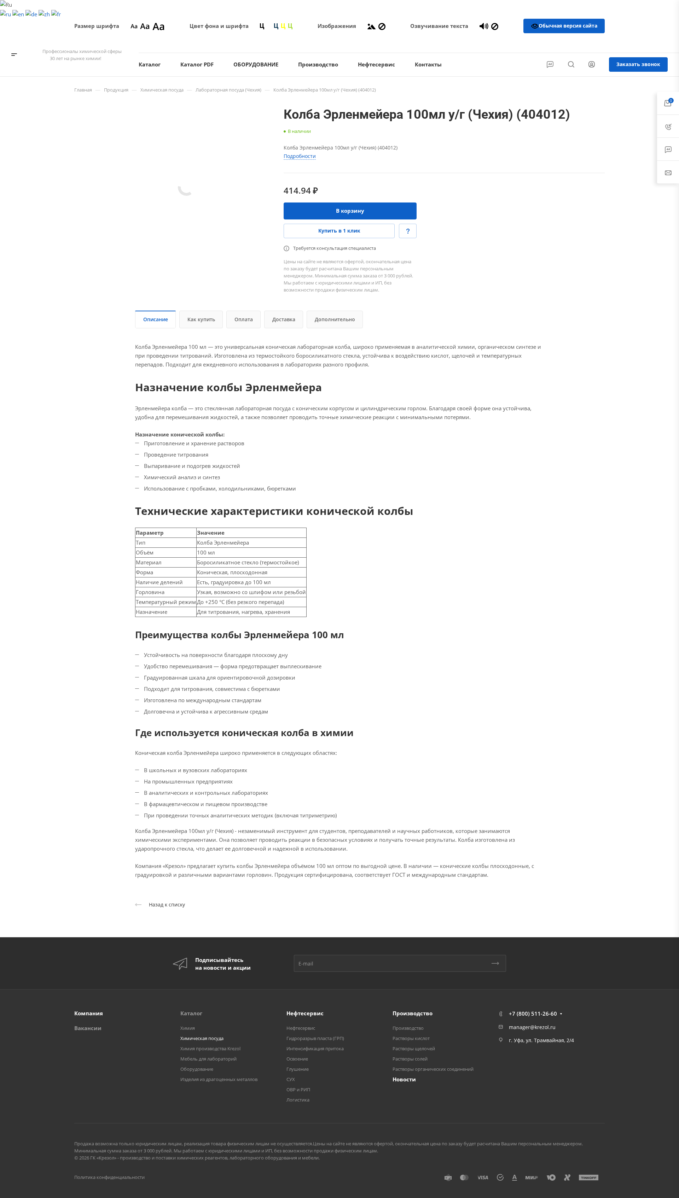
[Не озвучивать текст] (494, 25)
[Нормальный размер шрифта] (145, 25)
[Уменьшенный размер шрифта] (133, 25)
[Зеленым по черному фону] (290, 25)
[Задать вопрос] (408, 231)
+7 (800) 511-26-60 (638, 42)
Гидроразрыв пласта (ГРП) (315, 1038)
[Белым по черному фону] (269, 25)
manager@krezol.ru (532, 1027)
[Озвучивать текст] (484, 25)
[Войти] (591, 64)
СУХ (290, 1079)
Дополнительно (335, 319)
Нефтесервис (305, 1013)
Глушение (297, 1069)
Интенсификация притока (315, 1048)
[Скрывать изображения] (381, 25)
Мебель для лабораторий (208, 1059)
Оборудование (196, 1069)
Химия (187, 1028)
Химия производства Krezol (210, 1048)
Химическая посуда (202, 1038)
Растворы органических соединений (433, 1069)
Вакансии (87, 1028)
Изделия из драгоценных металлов (218, 1079)
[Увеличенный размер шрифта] (158, 25)
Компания (88, 1013)
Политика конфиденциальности (109, 1177)
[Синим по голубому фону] (276, 25)
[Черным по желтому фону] (283, 25)
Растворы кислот (411, 1038)
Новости (404, 1079)
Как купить (201, 319)
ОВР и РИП (298, 1089)
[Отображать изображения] (371, 25)
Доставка (283, 319)
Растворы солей (410, 1059)
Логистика (297, 1100)
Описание (155, 319)
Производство (413, 1013)
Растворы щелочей (414, 1048)
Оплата (243, 319)
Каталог (191, 1013)
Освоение (297, 1059)
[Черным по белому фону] (262, 25)
